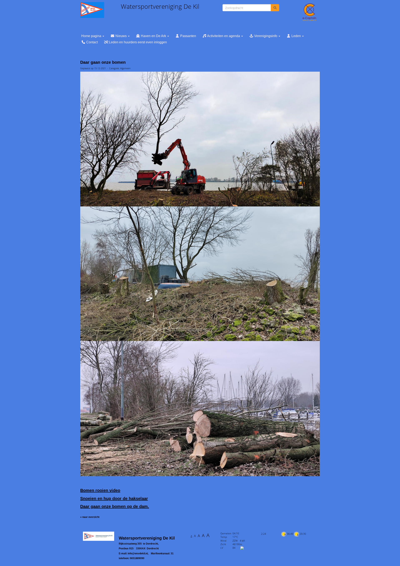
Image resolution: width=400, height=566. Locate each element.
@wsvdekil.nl (138, 553)
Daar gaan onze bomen (103, 62)
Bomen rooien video (100, 490)
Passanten (187, 36)
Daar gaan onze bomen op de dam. (114, 506)
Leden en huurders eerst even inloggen (137, 42)
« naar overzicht (89, 517)
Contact (91, 42)
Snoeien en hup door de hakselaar (114, 498)
